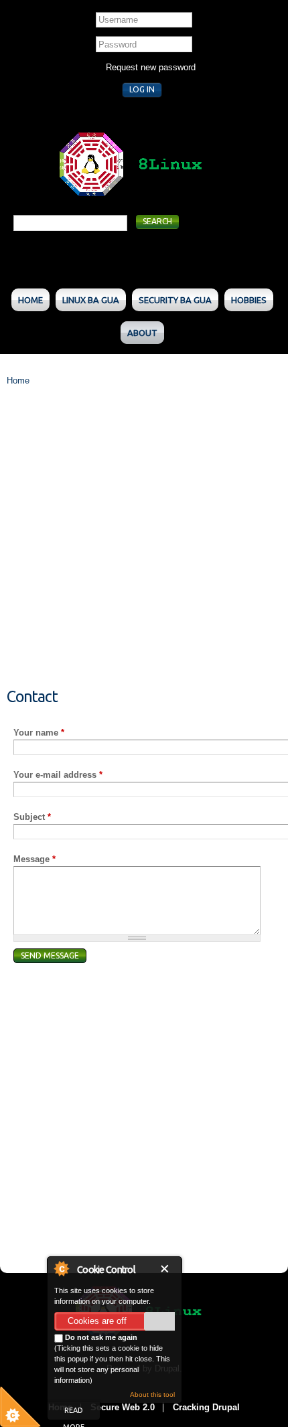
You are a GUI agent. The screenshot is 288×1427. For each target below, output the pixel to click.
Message (34, 859)
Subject (32, 817)
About (142, 332)
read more (73, 1413)
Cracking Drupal (206, 1407)
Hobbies (249, 300)
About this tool (152, 1394)
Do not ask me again (100, 1337)
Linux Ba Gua (90, 300)
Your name (38, 733)
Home (30, 300)
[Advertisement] (144, 545)
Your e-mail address (57, 775)
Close (167, 1268)
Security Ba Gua (175, 300)
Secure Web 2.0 (122, 1407)
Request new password (151, 67)
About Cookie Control (61, 1268)
